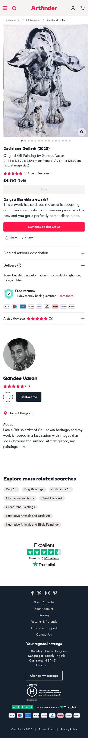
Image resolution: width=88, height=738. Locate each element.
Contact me (29, 397)
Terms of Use (46, 729)
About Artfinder (44, 602)
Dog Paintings (34, 489)
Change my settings (44, 676)
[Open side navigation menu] (5, 8)
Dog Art (11, 489)
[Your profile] (73, 8)
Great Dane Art (52, 498)
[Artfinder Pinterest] (55, 593)
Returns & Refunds (44, 622)
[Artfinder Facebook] (32, 593)
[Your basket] (82, 8)
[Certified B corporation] (44, 692)
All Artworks (33, 20)
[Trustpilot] (44, 706)
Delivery (44, 615)
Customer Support (44, 628)
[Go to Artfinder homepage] (44, 8)
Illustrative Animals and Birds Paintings (32, 524)
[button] (82, 132)
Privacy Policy (69, 729)
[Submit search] (14, 8)
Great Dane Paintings (20, 507)
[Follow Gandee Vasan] (8, 397)
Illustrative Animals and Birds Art (28, 516)
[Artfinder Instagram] (47, 593)
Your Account (44, 609)
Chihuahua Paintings (20, 498)
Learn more (65, 296)
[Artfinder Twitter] (39, 593)
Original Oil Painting (19, 156)
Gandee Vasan (11, 20)
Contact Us (44, 634)
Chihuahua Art (61, 489)
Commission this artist (44, 227)
